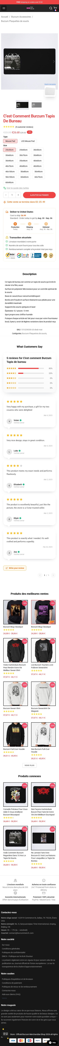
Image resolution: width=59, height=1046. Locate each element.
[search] (50, 8)
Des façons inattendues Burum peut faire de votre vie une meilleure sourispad (42, 812)
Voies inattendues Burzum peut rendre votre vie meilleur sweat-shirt (14, 667)
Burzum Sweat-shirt (11, 708)
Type (5, 137)
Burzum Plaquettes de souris (15, 21)
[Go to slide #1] (22, 105)
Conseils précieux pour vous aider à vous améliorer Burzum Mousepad (15, 812)
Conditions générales (11, 949)
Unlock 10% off (5, 1034)
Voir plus (29, 765)
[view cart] (55, 8)
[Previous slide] (5, 61)
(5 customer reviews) (24, 127)
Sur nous (5, 945)
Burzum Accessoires (21, 16)
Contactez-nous (9, 990)
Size (5, 145)
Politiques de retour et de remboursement (19, 987)
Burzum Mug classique (13, 627)
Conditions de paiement (12, 983)
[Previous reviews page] (39, 575)
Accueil (4, 16)
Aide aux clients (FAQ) (11, 994)
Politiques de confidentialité (13, 952)
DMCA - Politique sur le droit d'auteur (17, 956)
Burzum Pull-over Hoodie (14, 749)
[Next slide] (54, 61)
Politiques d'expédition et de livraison (17, 979)
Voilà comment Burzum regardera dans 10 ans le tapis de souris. (14, 855)
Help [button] (54, 1043)
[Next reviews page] (53, 575)
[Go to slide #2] (36, 105)
